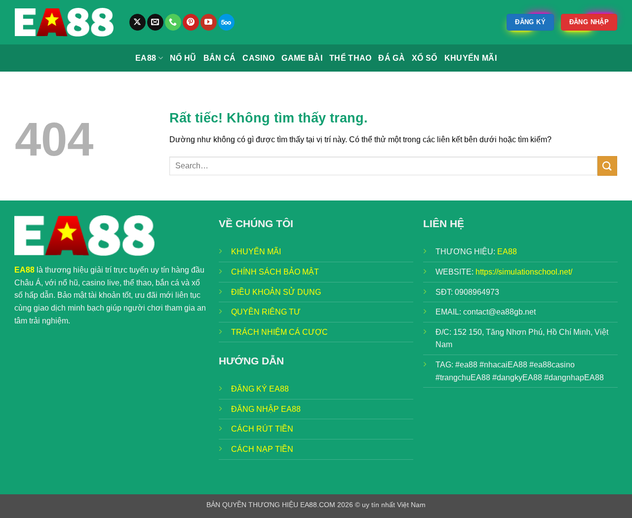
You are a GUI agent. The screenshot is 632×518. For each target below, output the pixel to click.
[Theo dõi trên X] (137, 22)
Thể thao (350, 58)
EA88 (145, 58)
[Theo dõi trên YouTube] (208, 22)
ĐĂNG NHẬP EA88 (266, 409)
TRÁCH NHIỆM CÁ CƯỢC (279, 332)
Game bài (301, 58)
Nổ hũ (183, 58)
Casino (258, 58)
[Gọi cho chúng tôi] (173, 22)
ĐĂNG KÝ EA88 (260, 389)
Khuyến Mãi (470, 58)
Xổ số (424, 58)
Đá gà (391, 58)
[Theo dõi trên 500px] (226, 22)
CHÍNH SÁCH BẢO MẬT (275, 272)
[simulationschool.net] (64, 22)
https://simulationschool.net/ (523, 272)
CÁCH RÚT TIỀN (262, 429)
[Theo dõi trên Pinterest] (191, 22)
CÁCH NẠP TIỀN (262, 449)
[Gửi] (607, 165)
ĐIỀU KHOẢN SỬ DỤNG (276, 292)
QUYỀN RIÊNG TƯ (266, 312)
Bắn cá (219, 58)
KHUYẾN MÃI (256, 251)
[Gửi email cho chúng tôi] (155, 22)
